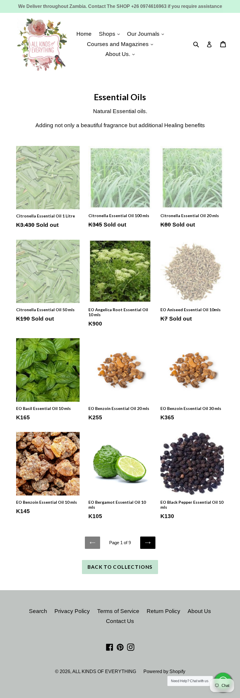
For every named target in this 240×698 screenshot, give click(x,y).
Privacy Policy (72, 611)
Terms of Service (118, 611)
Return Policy (163, 611)
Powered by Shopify (164, 671)
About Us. (118, 54)
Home (84, 34)
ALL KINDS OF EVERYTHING (104, 671)
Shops (108, 34)
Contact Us (120, 621)
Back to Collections (120, 567)
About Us (199, 611)
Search (38, 611)
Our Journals (144, 34)
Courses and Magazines (118, 44)
